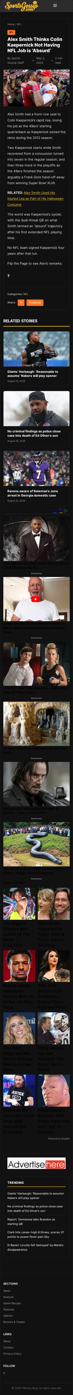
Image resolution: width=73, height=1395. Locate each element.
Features (8, 1309)
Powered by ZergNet (59, 1138)
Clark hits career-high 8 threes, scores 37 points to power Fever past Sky (35, 1234)
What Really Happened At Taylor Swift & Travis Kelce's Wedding (51, 934)
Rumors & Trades (14, 1321)
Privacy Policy (12, 1353)
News (6, 1290)
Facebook (35, 302)
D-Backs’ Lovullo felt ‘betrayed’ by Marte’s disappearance (35, 1247)
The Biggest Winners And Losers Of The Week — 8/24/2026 (16, 934)
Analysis (8, 1297)
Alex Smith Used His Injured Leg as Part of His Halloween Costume (35, 198)
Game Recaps (12, 1303)
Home (10, 24)
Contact (8, 1347)
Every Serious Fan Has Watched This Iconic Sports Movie (51, 1059)
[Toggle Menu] (55, 6)
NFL (19, 24)
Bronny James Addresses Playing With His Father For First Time (18, 996)
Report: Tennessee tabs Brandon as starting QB (31, 1221)
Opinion (8, 1315)
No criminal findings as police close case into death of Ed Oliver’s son (34, 433)
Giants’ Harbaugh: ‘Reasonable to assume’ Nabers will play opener (32, 374)
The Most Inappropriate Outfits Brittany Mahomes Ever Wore (18, 1059)
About (7, 1341)
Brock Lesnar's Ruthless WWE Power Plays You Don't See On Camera (53, 1121)
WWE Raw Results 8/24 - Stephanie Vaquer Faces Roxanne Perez (52, 996)
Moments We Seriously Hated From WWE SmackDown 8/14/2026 (18, 1121)
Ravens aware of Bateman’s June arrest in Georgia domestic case (32, 493)
